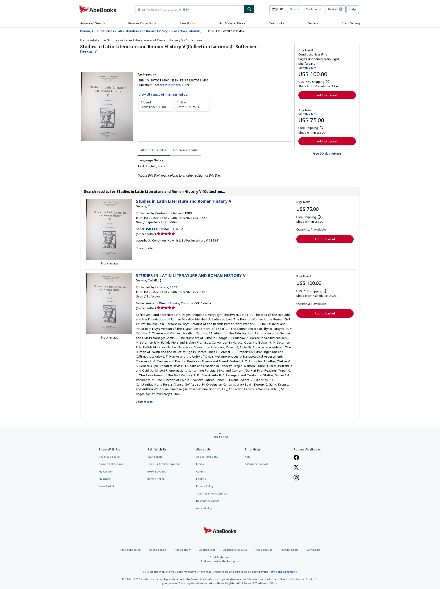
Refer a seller (155, 479)
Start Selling (351, 23)
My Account (313, 9)
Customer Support (256, 464)
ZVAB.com (314, 549)
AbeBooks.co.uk (130, 549)
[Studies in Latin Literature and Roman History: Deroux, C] (109, 259)
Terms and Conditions (283, 571)
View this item (307, 67)
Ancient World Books (162, 303)
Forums (201, 479)
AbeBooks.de (157, 549)
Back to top (220, 437)
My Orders (105, 479)
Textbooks (276, 23)
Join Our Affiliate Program (164, 464)
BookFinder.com (220, 559)
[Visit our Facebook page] (296, 457)
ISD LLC (152, 229)
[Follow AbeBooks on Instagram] (296, 478)
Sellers (313, 23)
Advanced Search (92, 23)
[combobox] (189, 9)
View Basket (106, 486)
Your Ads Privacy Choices (212, 493)
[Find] (249, 9)
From (153, 104)
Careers (201, 471)
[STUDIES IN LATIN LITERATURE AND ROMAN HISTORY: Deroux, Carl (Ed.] (109, 333)
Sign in (294, 9)
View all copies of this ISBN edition (164, 94)
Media (200, 464)
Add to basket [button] (327, 95)
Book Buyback (156, 471)
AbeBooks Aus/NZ (235, 549)
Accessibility (204, 508)
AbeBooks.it (207, 549)
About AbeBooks (207, 456)
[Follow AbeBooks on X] (296, 467)
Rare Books (188, 23)
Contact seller (144, 248)
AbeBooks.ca (264, 549)
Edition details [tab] (185, 150)
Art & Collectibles (232, 23)
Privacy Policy (204, 486)
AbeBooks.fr (183, 549)
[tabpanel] (214, 168)
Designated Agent (207, 501)
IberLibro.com (290, 549)
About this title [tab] (153, 150)
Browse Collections (142, 23)
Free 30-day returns (327, 153)
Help (352, 9)
